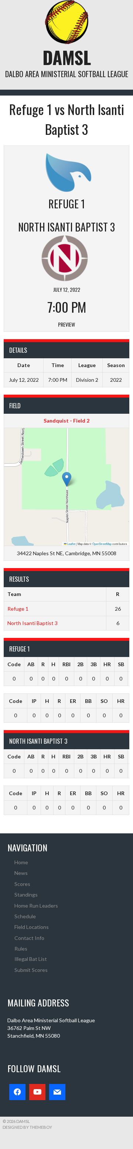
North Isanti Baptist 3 (32, 623)
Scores (22, 884)
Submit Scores (31, 970)
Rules (20, 948)
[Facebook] (17, 1092)
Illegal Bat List (30, 959)
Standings (26, 894)
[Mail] (57, 1092)
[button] (66, 479)
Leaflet (70, 544)
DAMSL (66, 57)
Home (21, 862)
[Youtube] (37, 1092)
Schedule (25, 916)
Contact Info (29, 938)
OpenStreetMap (102, 544)
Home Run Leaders (36, 905)
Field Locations (31, 927)
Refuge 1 (17, 609)
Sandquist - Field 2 (66, 420)
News (21, 873)
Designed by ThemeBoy (27, 1127)
